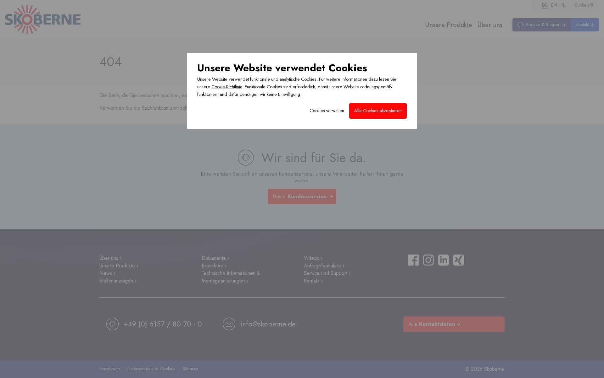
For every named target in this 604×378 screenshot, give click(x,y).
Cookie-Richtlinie (226, 87)
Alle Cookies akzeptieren (378, 110)
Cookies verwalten (327, 110)
